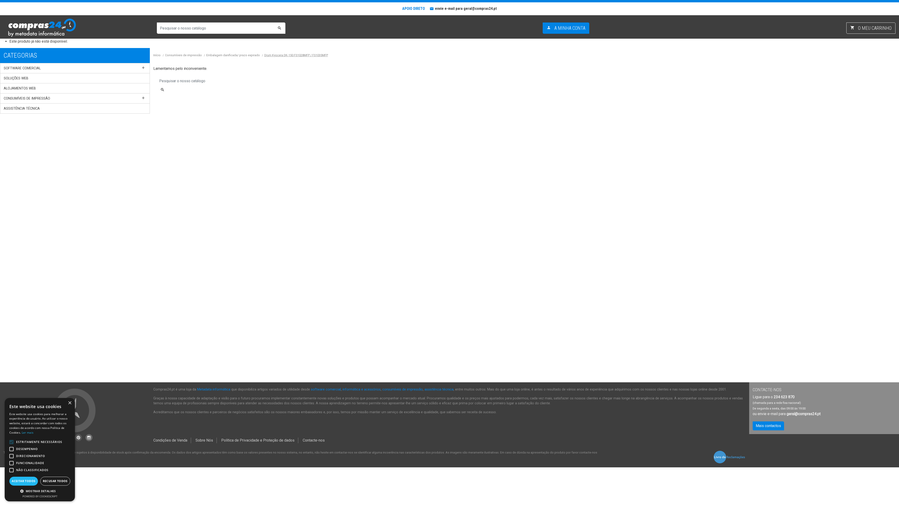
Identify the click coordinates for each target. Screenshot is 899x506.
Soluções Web (16, 78)
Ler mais (27, 433)
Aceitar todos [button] (23, 481)
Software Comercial (22, 68)
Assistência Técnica (22, 108)
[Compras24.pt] (41, 28)
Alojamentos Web (20, 88)
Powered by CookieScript (39, 496)
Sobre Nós (204, 440)
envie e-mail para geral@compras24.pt (466, 8)
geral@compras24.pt (804, 414)
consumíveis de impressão (402, 389)
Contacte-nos (314, 440)
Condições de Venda (170, 440)
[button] (39, 491)
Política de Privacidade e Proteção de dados (258, 440)
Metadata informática (213, 389)
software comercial (326, 389)
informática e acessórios (362, 389)
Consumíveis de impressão (27, 98)
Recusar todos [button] (55, 481)
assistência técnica (438, 389)
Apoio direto (413, 8)
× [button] (69, 403)
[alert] (40, 449)
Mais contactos (768, 426)
